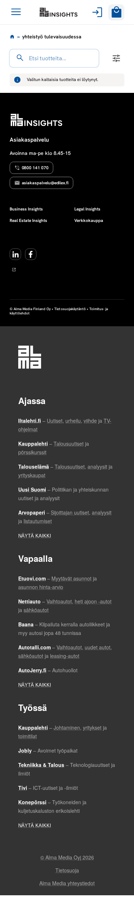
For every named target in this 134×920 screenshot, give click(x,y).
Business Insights (26, 209)
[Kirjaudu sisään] (96, 12)
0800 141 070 (35, 168)
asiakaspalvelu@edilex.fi (45, 183)
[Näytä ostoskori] (116, 12)
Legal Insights (87, 209)
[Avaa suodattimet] (116, 58)
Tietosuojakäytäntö (70, 309)
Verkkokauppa (88, 220)
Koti (12, 36)
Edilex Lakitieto (58, 12)
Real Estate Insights (28, 220)
